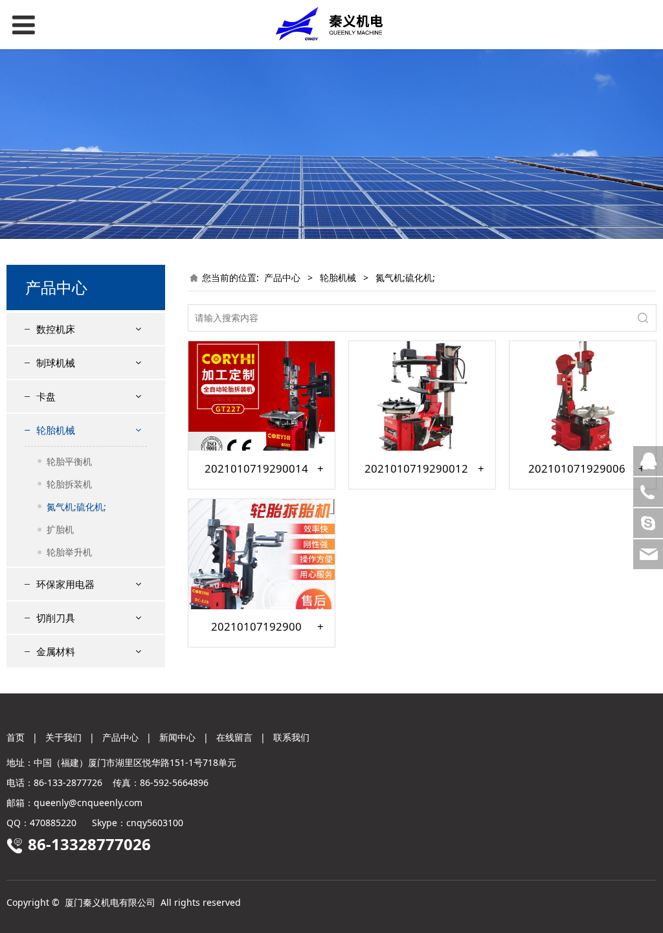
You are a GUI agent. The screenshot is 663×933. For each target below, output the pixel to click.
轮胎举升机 (69, 552)
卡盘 (46, 396)
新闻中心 (177, 737)
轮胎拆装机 (69, 484)
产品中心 (282, 277)
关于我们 (63, 737)
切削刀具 (55, 617)
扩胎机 (60, 529)
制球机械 (55, 362)
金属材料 (55, 651)
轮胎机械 (55, 429)
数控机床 (55, 328)
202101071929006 (576, 469)
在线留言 (234, 737)
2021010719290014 (256, 469)
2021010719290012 (416, 469)
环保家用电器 (65, 584)
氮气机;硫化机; (76, 506)
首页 (15, 737)
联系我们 (291, 737)
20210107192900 (256, 627)
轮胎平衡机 (69, 461)
